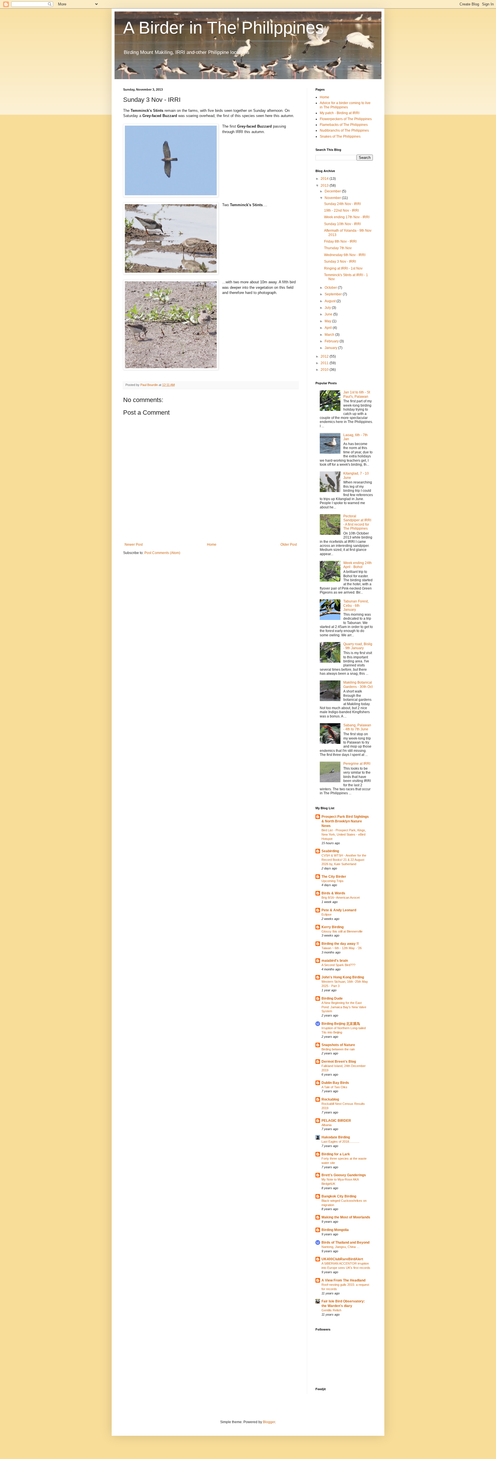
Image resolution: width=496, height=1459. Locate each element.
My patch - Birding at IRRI (339, 113)
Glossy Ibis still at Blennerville (342, 931)
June (329, 314)
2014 (325, 179)
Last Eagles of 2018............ (340, 1141)
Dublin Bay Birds (335, 1083)
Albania (326, 1125)
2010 (325, 370)
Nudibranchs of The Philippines (344, 130)
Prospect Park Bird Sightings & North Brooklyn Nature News (345, 821)
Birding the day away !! (340, 944)
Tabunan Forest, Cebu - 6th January (356, 605)
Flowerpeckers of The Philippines (346, 119)
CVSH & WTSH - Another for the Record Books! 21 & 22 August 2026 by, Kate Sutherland (343, 860)
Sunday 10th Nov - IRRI (342, 224)
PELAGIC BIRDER (336, 1121)
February (332, 341)
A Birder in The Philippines (223, 27)
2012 (325, 356)
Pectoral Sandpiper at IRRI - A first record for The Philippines (357, 522)
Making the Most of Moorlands (345, 1217)
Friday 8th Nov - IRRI (340, 241)
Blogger (269, 1422)
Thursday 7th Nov (338, 248)
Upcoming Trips (332, 881)
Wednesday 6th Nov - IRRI (344, 255)
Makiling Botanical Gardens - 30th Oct (358, 684)
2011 (325, 363)
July (328, 308)
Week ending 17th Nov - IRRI (346, 217)
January (331, 348)
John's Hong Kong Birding (342, 977)
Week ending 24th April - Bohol (357, 565)
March (330, 335)
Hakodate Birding (335, 1137)
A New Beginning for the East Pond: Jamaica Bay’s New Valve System (343, 1007)
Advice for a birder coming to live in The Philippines (345, 105)
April (329, 328)
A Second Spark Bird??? (338, 965)
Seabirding (330, 851)
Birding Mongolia (335, 1230)
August (330, 301)
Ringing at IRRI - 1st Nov (343, 268)
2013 (325, 186)
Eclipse (326, 914)
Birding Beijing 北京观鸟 (340, 1024)
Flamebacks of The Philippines (344, 125)
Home (211, 545)
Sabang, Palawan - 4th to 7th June (357, 727)
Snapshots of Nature (338, 1045)
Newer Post (134, 545)
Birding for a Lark (335, 1154)
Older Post (288, 545)
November (333, 198)
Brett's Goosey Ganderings (343, 1175)
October (331, 288)
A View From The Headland (343, 1280)
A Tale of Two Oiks (334, 1087)
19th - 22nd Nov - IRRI (341, 210)
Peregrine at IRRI (356, 764)
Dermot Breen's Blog (338, 1062)
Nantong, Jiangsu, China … (340, 1247)
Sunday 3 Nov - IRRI (340, 262)
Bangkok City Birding (338, 1196)
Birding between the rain (338, 1049)
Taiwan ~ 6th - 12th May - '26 (341, 948)
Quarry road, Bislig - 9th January (357, 646)
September (334, 294)
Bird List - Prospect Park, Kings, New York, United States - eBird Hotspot (343, 834)
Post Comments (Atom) (162, 553)
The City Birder (333, 877)
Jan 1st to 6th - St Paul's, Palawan (356, 394)
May (328, 321)
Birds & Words (333, 893)
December (333, 191)
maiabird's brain (334, 961)
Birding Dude (332, 998)
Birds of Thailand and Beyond (345, 1242)
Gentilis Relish (331, 1310)
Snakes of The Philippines (340, 136)
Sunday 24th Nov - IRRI (342, 204)
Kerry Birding (332, 927)
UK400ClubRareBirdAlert (342, 1259)
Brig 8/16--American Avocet (340, 897)
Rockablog (330, 1099)
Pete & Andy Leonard (338, 910)
